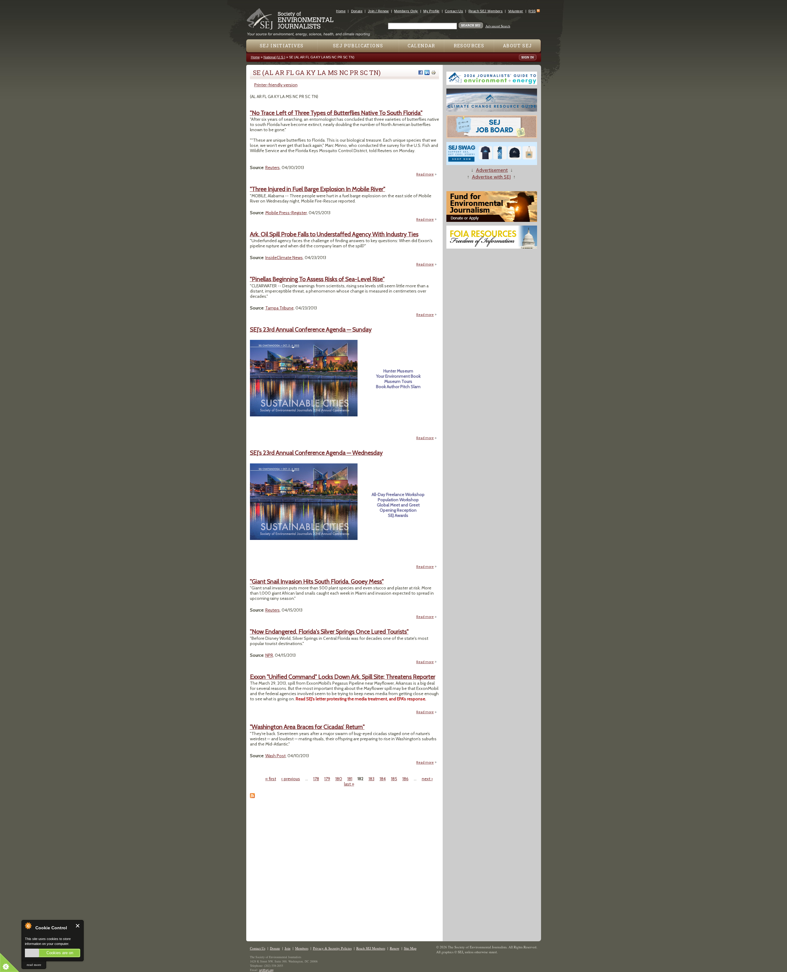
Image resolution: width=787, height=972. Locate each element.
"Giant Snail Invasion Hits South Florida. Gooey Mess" (317, 581)
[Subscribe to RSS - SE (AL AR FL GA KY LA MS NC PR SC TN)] (252, 796)
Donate (357, 11)
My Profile (431, 11)
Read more (426, 174)
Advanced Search (497, 26)
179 (327, 778)
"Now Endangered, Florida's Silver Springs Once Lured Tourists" (329, 631)
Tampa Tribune (279, 308)
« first (270, 778)
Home (341, 11)
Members (301, 948)
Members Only (406, 11)
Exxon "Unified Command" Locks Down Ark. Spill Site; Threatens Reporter (342, 676)
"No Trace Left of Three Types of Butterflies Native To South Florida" (336, 112)
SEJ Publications (358, 46)
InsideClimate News (284, 257)
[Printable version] (433, 72)
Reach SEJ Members (486, 11)
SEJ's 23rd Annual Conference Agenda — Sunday (311, 329)
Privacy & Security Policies (332, 948)
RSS (532, 11)
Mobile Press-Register (286, 212)
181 (349, 778)
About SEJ (517, 46)
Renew (394, 948)
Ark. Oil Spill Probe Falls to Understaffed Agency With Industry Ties (334, 234)
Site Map (410, 948)
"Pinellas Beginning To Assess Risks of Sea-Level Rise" (317, 279)
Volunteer (515, 11)
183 (371, 778)
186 (405, 778)
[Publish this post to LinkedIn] (427, 72)
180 (338, 778)
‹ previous (290, 778)
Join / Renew (378, 11)
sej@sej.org (266, 970)
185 (394, 778)
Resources (469, 46)
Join (288, 948)
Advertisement (492, 170)
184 (383, 778)
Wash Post (275, 755)
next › (427, 778)
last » (349, 784)
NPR (269, 655)
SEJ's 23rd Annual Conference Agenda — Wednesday (316, 452)
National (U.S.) (274, 57)
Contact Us (454, 11)
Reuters (272, 167)
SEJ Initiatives (282, 46)
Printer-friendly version (276, 85)
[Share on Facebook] (420, 72)
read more (34, 964)
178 (316, 778)
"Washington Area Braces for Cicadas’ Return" (307, 726)
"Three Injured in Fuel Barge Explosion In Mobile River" (317, 189)
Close (78, 926)
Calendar (421, 46)
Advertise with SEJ (491, 177)
